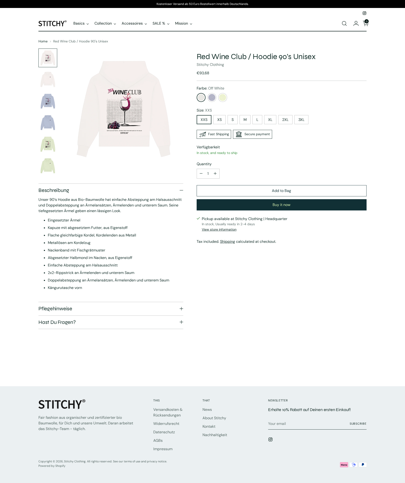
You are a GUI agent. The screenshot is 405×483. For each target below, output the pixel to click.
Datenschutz (164, 432)
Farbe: (210, 88)
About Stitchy (214, 418)
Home (43, 41)
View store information (219, 229)
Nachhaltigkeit (214, 434)
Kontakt (208, 426)
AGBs (158, 440)
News (207, 409)
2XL (285, 119)
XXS (204, 119)
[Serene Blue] (211, 97)
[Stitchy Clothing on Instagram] (364, 13)
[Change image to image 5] (47, 144)
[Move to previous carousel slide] (352, 370)
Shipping (227, 241)
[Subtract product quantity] (201, 173)
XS (219, 119)
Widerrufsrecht (166, 423)
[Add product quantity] (215, 173)
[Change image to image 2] (47, 79)
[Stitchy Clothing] (52, 23)
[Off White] (201, 97)
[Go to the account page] (354, 23)
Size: (204, 110)
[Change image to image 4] (47, 122)
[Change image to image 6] (47, 165)
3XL (301, 119)
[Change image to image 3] (47, 101)
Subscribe (358, 424)
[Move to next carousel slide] (363, 370)
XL (270, 119)
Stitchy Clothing (210, 64)
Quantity (204, 163)
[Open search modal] (344, 23)
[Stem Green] (222, 97)
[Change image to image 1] (47, 58)
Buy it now (281, 204)
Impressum (162, 448)
